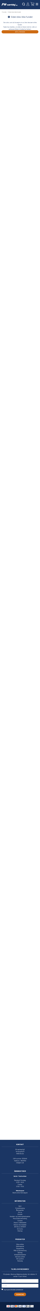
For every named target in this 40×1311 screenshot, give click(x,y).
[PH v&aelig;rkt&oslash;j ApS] (10, 4)
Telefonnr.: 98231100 (20, 1161)
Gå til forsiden (20, 32)
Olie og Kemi (20, 1259)
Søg (23, 5)
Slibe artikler (20, 1244)
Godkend (20, 1294)
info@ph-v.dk (20, 1163)
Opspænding (20, 1248)
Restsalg (20, 1261)
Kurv (32, 4)
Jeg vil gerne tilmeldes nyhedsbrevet (13, 1289)
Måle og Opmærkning (20, 1250)
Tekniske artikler (20, 1257)
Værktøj (20, 1252)
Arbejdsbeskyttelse (20, 1254)
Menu (37, 5)
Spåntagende (20, 1246)
